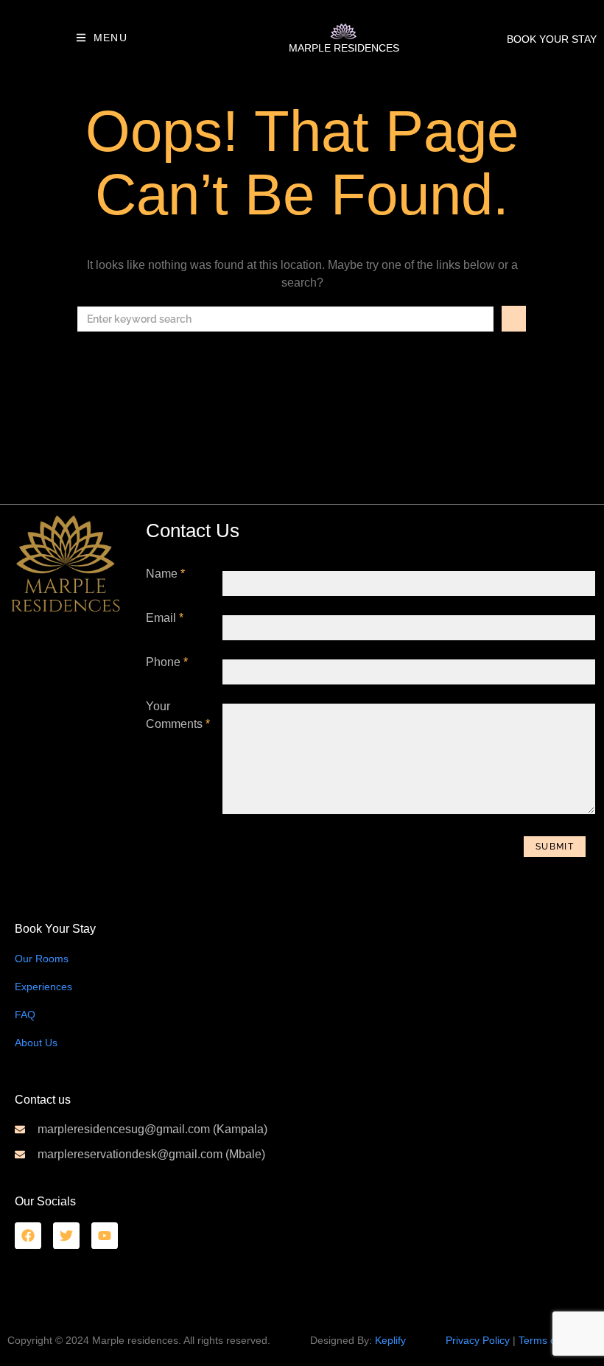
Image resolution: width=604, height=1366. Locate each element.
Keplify (390, 1340)
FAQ (25, 1014)
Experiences (43, 986)
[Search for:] (285, 319)
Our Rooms (42, 958)
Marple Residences (344, 48)
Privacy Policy (478, 1340)
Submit (554, 846)
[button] (101, 37)
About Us (36, 1042)
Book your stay (552, 39)
